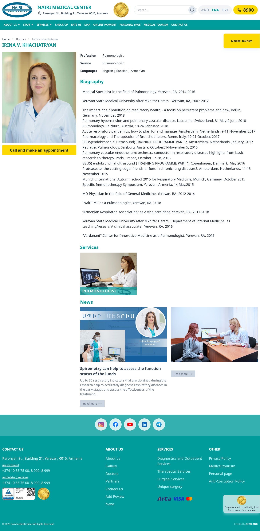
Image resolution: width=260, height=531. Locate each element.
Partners (112, 481)
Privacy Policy (220, 458)
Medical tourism (222, 466)
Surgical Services (170, 479)
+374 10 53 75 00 (15, 470)
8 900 (35, 470)
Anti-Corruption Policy (227, 481)
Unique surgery (169, 486)
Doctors (112, 473)
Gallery (111, 466)
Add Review (115, 496)
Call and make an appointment (39, 150)
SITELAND (252, 524)
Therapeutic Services (174, 471)
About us (113, 458)
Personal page (220, 473)
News (110, 504)
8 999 (45, 470)
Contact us (114, 488)
